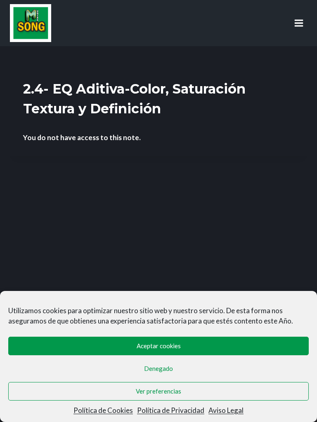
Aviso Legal (226, 410)
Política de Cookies (103, 410)
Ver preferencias (158, 391)
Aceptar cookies (159, 345)
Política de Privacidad (170, 410)
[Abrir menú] (298, 23)
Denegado (158, 368)
